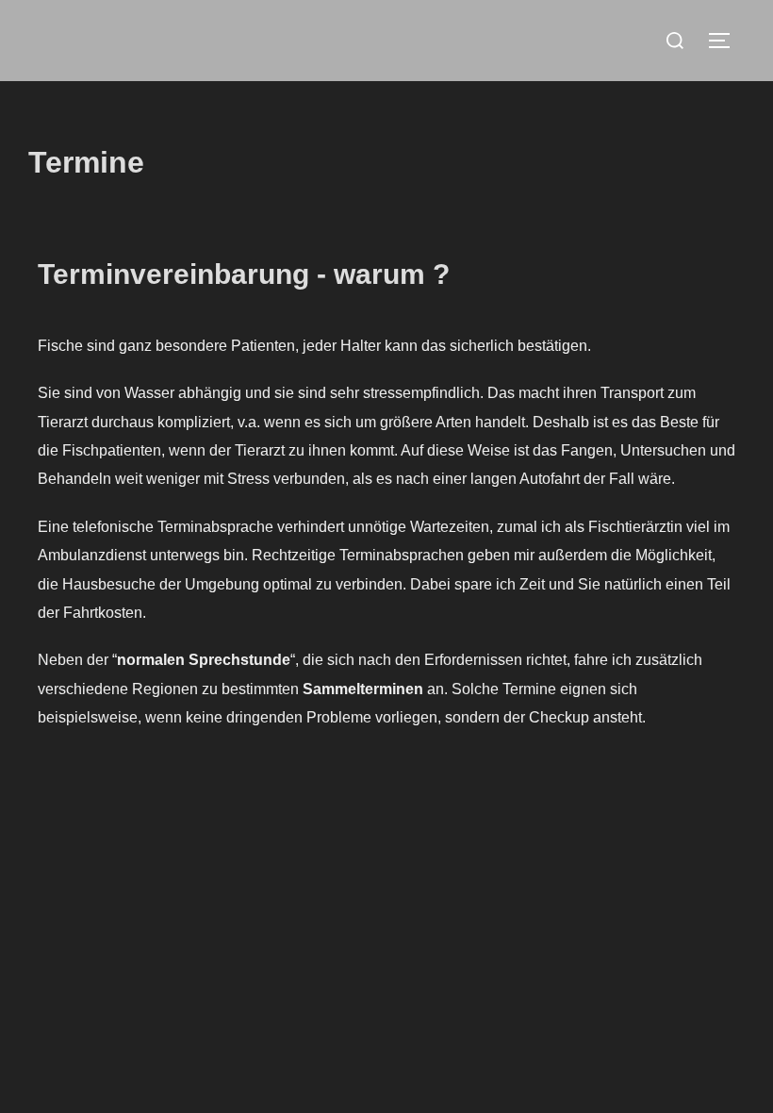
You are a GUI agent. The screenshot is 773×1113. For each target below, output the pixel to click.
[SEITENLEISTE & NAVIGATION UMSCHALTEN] (726, 40)
